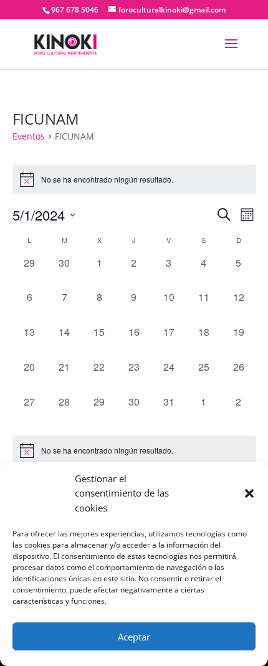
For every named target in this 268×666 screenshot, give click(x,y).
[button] (249, 493)
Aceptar (134, 636)
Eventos (28, 136)
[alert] (134, 450)
